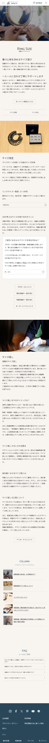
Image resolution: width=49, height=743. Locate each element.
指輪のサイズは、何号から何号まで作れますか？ (18, 666)
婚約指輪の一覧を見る (24, 293)
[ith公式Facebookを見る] (16, 711)
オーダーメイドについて (24, 306)
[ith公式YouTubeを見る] (33, 711)
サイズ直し (35, 112)
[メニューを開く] (3, 3)
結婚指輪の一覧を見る (24, 300)
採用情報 (27, 718)
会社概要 (5, 718)
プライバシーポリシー (10, 723)
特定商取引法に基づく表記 (34, 723)
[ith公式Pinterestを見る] (27, 711)
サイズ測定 (13, 112)
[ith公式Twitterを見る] (21, 711)
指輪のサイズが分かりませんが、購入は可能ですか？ (20, 672)
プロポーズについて (24, 287)
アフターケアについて (24, 539)
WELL (4, 728)
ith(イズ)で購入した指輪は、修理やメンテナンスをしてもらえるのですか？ (24, 660)
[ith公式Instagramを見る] (10, 711)
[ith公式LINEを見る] (38, 711)
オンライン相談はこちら (24, 101)
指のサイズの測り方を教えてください (15, 678)
